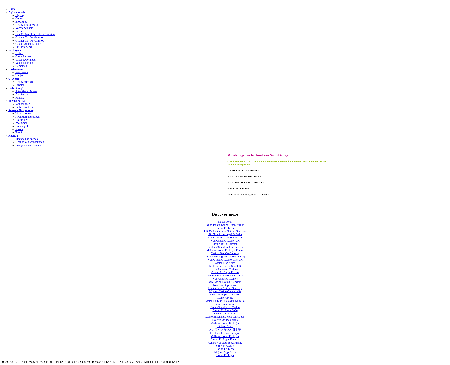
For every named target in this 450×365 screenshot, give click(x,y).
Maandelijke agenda (26, 138)
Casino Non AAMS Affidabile (225, 342)
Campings (21, 65)
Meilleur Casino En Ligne (225, 323)
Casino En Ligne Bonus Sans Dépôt (225, 316)
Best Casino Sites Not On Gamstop (35, 34)
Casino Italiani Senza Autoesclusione (225, 224)
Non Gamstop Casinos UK (225, 294)
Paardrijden (21, 119)
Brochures (21, 21)
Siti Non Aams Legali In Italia (225, 234)
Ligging (19, 15)
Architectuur (22, 94)
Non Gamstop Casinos (225, 269)
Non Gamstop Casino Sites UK (225, 237)
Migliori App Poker (225, 352)
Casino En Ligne (225, 227)
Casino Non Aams (225, 262)
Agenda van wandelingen (29, 141)
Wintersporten (23, 113)
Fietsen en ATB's (24, 107)
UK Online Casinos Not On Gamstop (225, 231)
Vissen (19, 129)
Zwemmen (21, 122)
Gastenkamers (23, 56)
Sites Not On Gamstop (225, 243)
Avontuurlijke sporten (27, 116)
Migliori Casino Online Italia (225, 291)
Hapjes (19, 75)
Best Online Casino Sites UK (225, 266)
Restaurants (21, 72)
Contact (19, 18)
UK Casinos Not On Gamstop (225, 288)
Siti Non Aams (23, 46)
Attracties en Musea (26, 91)
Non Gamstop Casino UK (225, 240)
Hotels (19, 53)
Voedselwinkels (24, 27)
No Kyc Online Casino (225, 319)
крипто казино (225, 304)
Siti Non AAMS (225, 345)
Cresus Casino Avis (225, 313)
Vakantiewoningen (25, 59)
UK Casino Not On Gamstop (225, 281)
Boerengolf (21, 126)
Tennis (19, 132)
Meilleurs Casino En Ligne (225, 333)
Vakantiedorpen (24, 62)
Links (18, 31)
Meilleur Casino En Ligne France (225, 250)
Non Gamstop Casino (225, 285)
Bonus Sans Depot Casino (225, 307)
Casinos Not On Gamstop (29, 37)
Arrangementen (24, 81)
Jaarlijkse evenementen (28, 145)
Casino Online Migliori (28, 43)
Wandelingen (22, 103)
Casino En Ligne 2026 (225, 310)
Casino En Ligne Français (225, 339)
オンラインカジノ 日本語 (225, 329)
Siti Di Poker (225, 221)
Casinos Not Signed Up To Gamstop (225, 256)
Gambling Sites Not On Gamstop (225, 247)
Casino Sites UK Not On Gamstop (225, 275)
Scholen (19, 84)
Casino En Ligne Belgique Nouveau (225, 300)
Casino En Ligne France (225, 272)
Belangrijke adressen (26, 24)
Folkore (19, 97)
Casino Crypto (225, 297)
